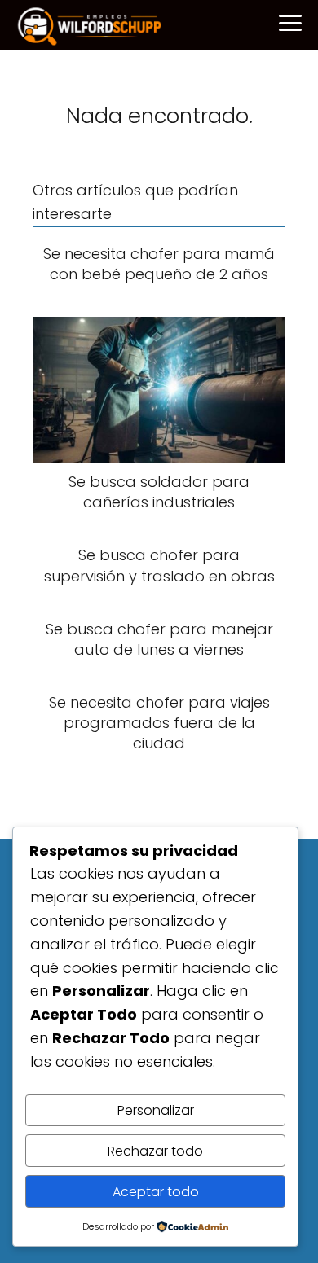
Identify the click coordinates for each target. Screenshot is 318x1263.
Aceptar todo (156, 1191)
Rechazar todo (155, 1151)
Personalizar (155, 1110)
